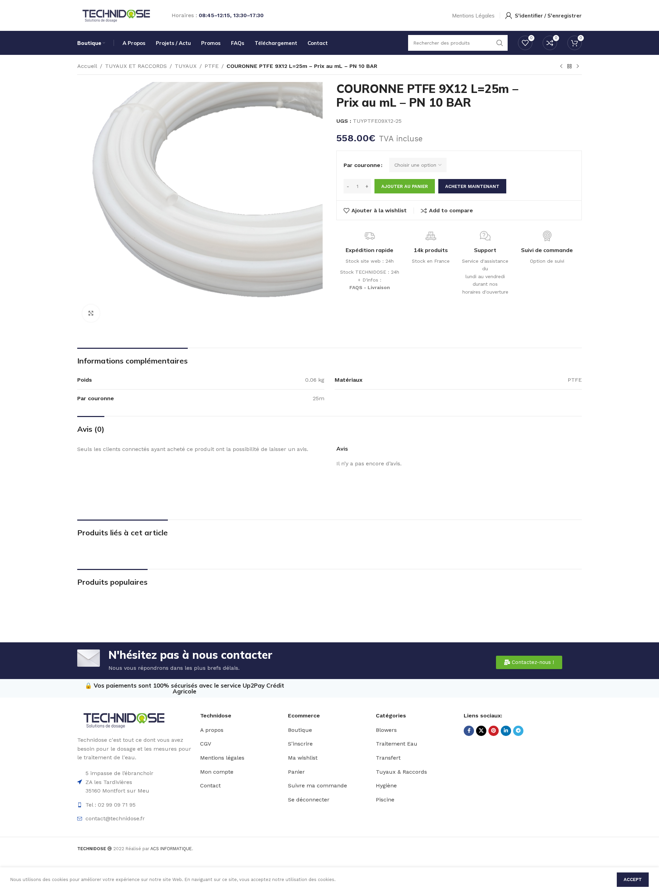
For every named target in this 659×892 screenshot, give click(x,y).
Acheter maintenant (472, 186)
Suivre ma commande (317, 785)
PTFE (212, 66)
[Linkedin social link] (506, 731)
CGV (205, 743)
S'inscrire (300, 743)
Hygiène (386, 785)
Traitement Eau (396, 743)
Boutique (300, 730)
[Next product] (578, 66)
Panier (296, 772)
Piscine (385, 799)
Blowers (386, 730)
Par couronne (362, 165)
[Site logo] (115, 15)
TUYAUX (186, 66)
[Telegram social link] (518, 731)
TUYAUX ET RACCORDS (136, 66)
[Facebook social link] (469, 731)
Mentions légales (222, 757)
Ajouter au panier (404, 186)
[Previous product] (561, 66)
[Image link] (123, 719)
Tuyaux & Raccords (401, 772)
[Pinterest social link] (493, 731)
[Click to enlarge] (91, 313)
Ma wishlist (302, 757)
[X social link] (481, 731)
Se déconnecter (309, 799)
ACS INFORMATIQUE (171, 848)
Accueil (87, 66)
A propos (211, 730)
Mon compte (216, 772)
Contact (210, 785)
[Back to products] (569, 66)
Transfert (388, 757)
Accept (633, 879)
